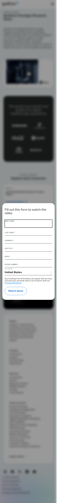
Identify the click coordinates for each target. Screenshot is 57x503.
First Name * (10, 221)
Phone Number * (11, 264)
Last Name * (10, 232)
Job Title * (9, 248)
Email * (8, 256)
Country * (9, 269)
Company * (9, 240)
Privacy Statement (13, 283)
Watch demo (15, 291)
